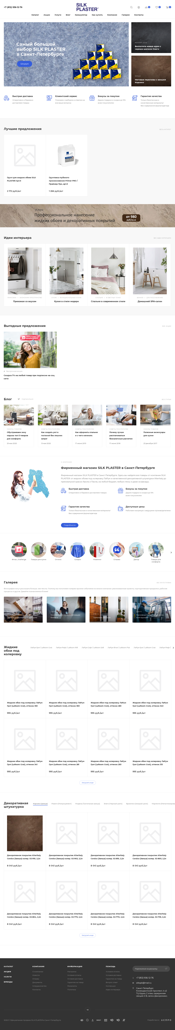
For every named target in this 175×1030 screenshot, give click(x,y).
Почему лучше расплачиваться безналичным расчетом (120, 435)
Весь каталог (165, 129)
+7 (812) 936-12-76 (13, 7)
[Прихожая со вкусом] (25, 271)
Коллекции (111, 986)
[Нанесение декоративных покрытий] (87, 215)
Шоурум (24, 64)
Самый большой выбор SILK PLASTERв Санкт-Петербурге (40, 49)
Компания (38, 966)
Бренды (8, 982)
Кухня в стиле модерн (66, 301)
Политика (71, 990)
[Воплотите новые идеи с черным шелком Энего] (151, 37)
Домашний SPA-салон (150, 301)
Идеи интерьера (113, 990)
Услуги (8, 977)
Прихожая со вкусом (24, 301)
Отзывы (35, 979)
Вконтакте (87, 1010)
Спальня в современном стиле (108, 301)
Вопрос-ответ (112, 982)
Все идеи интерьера (162, 238)
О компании (37, 972)
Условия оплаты (74, 975)
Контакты (36, 990)
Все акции (166, 326)
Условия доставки (75, 979)
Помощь (110, 966)
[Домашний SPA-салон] (150, 271)
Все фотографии (164, 583)
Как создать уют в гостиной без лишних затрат (51, 435)
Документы (37, 982)
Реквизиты (72, 986)
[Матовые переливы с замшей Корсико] (151, 71)
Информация (74, 966)
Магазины (71, 972)
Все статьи (166, 399)
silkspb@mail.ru (143, 983)
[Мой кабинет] (139, 7)
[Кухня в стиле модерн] (67, 271)
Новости (36, 975)
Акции (7, 972)
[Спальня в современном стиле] (108, 271)
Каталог (8, 966)
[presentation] (171, 552)
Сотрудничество (39, 986)
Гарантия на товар (75, 982)
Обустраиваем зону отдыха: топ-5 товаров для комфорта (17, 435)
